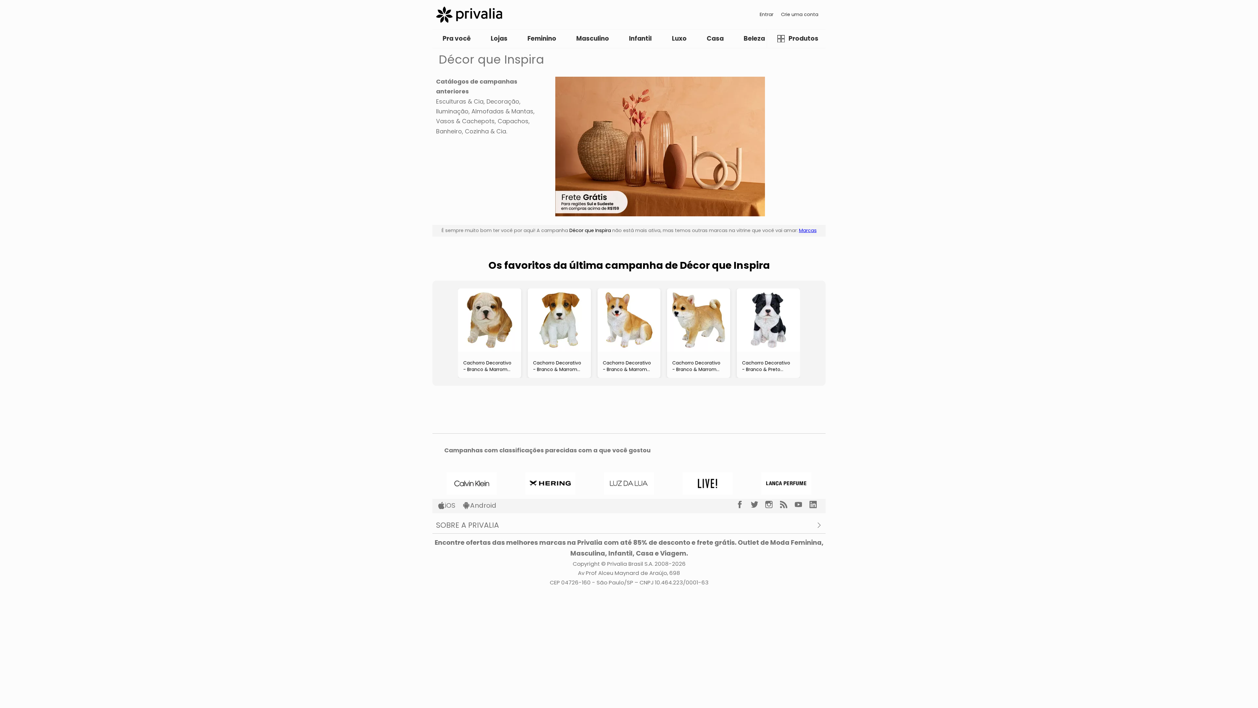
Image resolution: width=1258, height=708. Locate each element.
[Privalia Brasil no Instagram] (772, 505)
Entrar (766, 14)
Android (483, 505)
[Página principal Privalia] (469, 15)
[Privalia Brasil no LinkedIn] (817, 505)
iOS (450, 505)
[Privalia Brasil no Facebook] (743, 505)
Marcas (808, 230)
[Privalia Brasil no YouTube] (802, 505)
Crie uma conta (799, 14)
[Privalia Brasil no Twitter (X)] (758, 505)
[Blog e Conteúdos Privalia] (787, 505)
